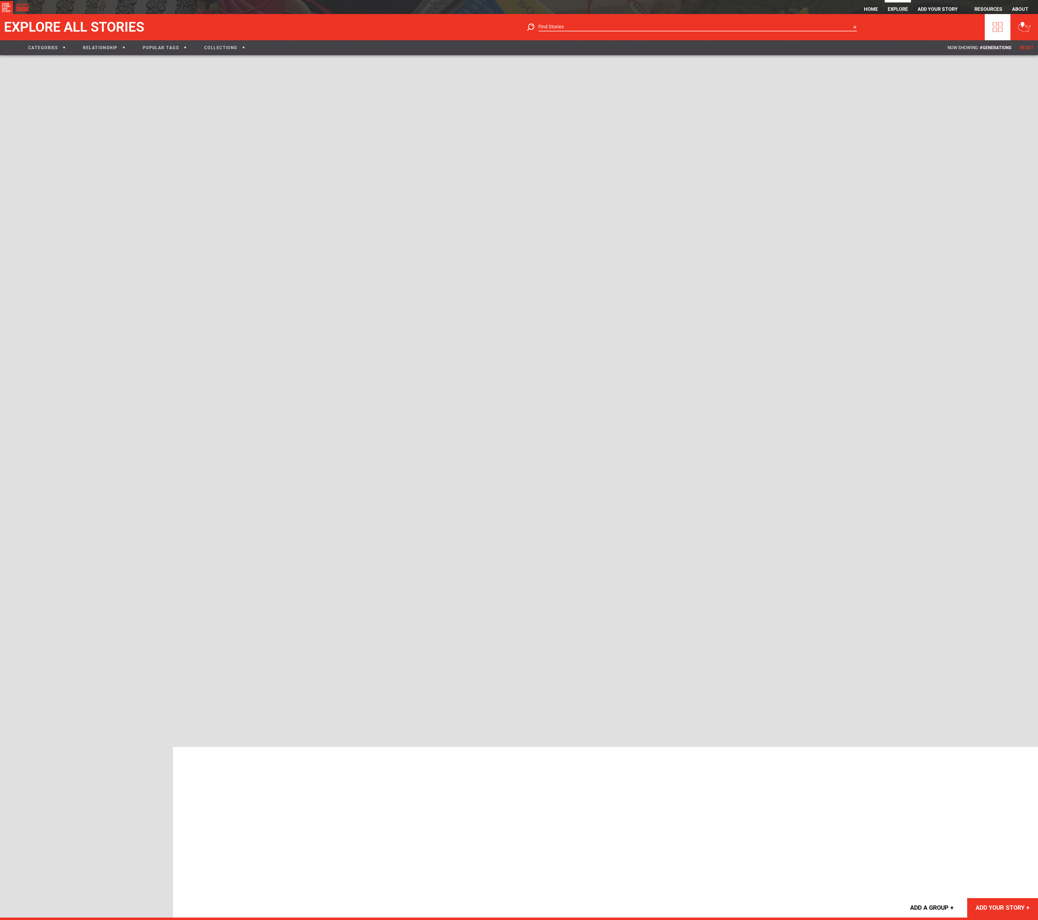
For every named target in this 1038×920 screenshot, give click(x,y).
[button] (46, 47)
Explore (898, 9)
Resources (988, 9)
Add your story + (1003, 907)
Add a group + (932, 907)
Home (871, 9)
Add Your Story (938, 9)
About (1020, 9)
